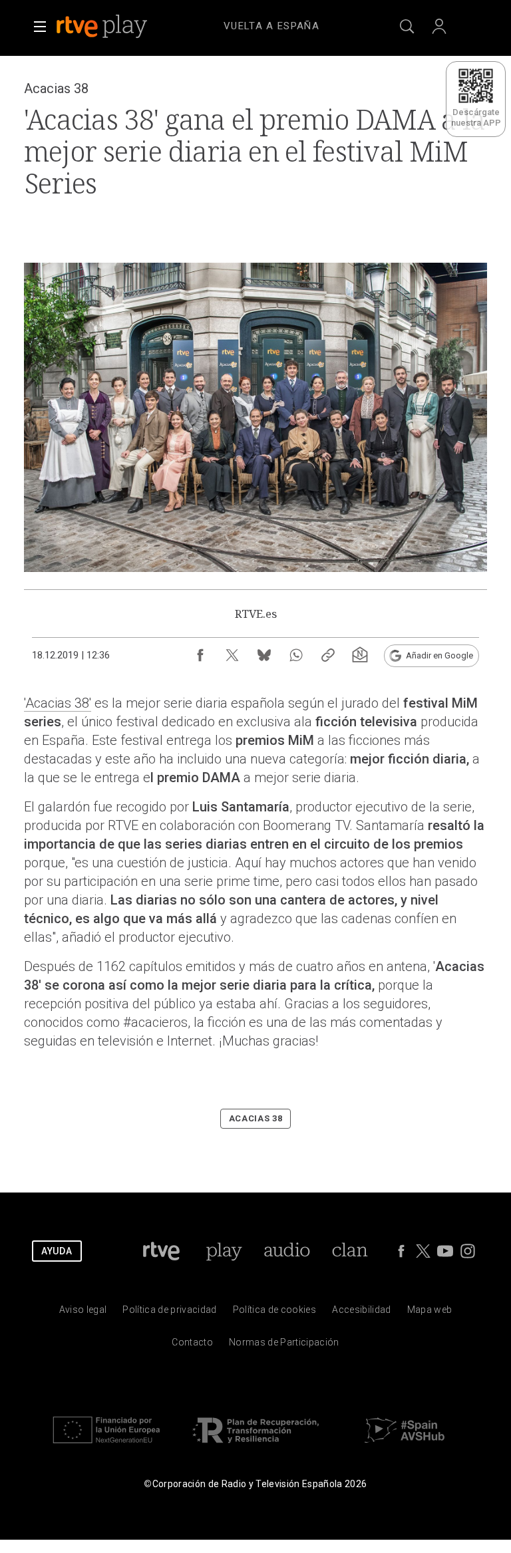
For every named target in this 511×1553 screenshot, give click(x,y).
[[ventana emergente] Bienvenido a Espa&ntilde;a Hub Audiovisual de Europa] (404, 1446)
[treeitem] (271, 27)
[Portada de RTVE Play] (103, 27)
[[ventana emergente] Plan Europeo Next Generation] (106, 1446)
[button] (40, 27)
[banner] (120, 27)
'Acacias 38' (57, 703)
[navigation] (271, 24)
